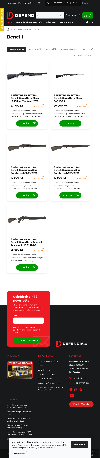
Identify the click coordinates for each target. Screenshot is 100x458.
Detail (70, 123)
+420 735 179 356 (81, 383)
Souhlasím (79, 444)
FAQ (39, 3)
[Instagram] (76, 389)
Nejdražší (51, 49)
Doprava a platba (45, 379)
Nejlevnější (35, 49)
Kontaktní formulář (81, 404)
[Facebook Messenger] (81, 389)
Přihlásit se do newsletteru (27, 340)
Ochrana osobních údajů (48, 361)
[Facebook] (71, 389)
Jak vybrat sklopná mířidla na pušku (19, 413)
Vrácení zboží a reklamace (49, 383)
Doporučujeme (16, 49)
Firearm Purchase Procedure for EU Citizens (50, 388)
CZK (86, 3)
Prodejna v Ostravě (26, 3)
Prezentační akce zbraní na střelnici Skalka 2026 (18, 419)
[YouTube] (72, 395)
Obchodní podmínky (46, 374)
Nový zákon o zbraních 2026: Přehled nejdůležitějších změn (19, 433)
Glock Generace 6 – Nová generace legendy (17, 426)
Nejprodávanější (69, 49)
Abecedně (88, 49)
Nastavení (19, 453)
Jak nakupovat (44, 370)
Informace (11, 3)
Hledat (61, 15)
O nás (40, 366)
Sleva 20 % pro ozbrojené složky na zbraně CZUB (18, 406)
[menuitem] (10, 22)
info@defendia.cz (81, 378)
